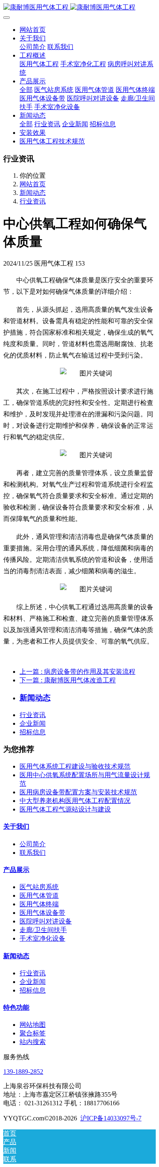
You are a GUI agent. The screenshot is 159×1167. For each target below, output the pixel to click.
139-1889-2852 (23, 1071)
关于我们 (16, 826)
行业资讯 (33, 201)
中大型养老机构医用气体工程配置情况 (75, 800)
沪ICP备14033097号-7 (110, 1118)
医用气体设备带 (42, 912)
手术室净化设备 (42, 938)
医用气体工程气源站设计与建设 (65, 809)
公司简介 (33, 844)
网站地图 (33, 1024)
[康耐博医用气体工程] (79, 7)
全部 (26, 89)
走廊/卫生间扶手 (43, 929)
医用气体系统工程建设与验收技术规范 (75, 766)
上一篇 (77, 671)
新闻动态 (33, 192)
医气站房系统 (39, 886)
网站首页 (33, 29)
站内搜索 (33, 1041)
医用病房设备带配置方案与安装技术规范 (78, 792)
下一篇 (68, 680)
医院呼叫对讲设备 (46, 921)
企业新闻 (33, 723)
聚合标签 (33, 1033)
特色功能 (16, 1007)
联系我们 (33, 852)
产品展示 (16, 869)
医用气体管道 (39, 895)
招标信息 (33, 732)
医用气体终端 (39, 904)
